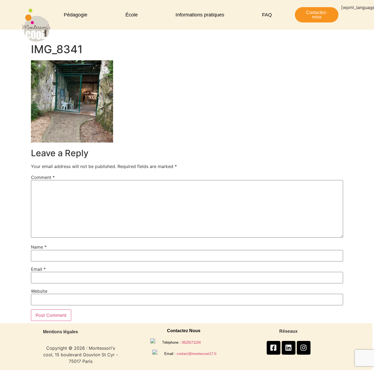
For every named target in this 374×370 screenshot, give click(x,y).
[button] (77, 14)
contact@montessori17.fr (197, 354)
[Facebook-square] (273, 348)
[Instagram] (303, 348)
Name (39, 247)
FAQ (267, 15)
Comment (43, 177)
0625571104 (191, 342)
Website (39, 291)
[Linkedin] (288, 348)
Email (38, 269)
